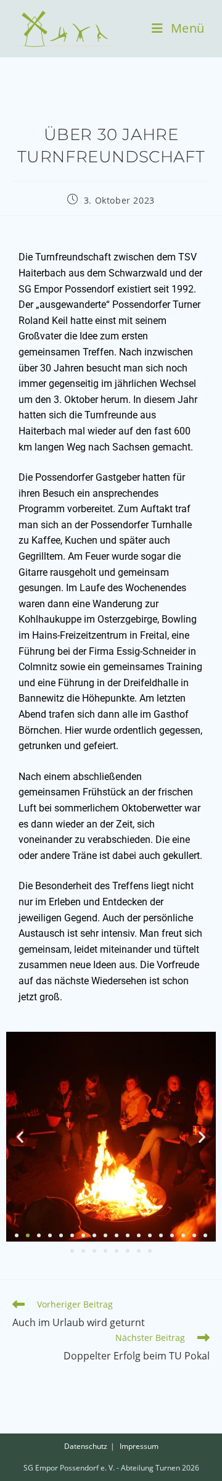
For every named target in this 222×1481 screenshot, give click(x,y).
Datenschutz (85, 1446)
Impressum (139, 1446)
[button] (20, 1137)
